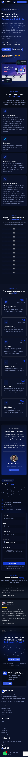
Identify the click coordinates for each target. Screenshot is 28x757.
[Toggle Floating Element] (5, 753)
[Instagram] (8, 748)
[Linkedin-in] (5, 748)
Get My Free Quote (14, 563)
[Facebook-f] (2, 748)
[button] (14, 2)
